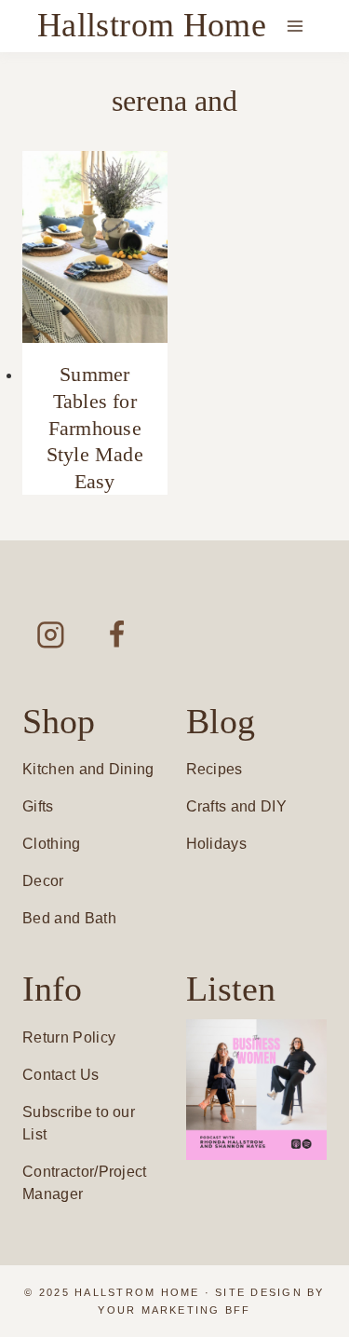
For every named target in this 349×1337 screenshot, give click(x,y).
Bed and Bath (69, 918)
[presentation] (95, 247)
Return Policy (68, 1037)
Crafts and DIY (236, 806)
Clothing (51, 844)
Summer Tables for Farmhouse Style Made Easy (95, 427)
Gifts (38, 806)
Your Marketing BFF (174, 1310)
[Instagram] (50, 634)
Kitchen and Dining (88, 769)
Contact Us (60, 1075)
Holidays (217, 844)
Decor (43, 881)
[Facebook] (116, 634)
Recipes (214, 769)
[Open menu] (294, 25)
